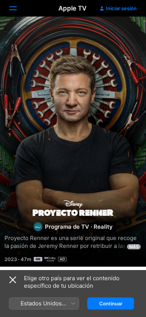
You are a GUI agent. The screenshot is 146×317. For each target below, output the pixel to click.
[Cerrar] (12, 279)
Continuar (110, 303)
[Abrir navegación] (17, 8)
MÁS (134, 246)
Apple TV (72, 8)
